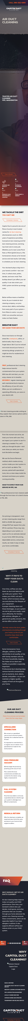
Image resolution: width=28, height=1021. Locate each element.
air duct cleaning (15, 232)
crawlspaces (13, 339)
